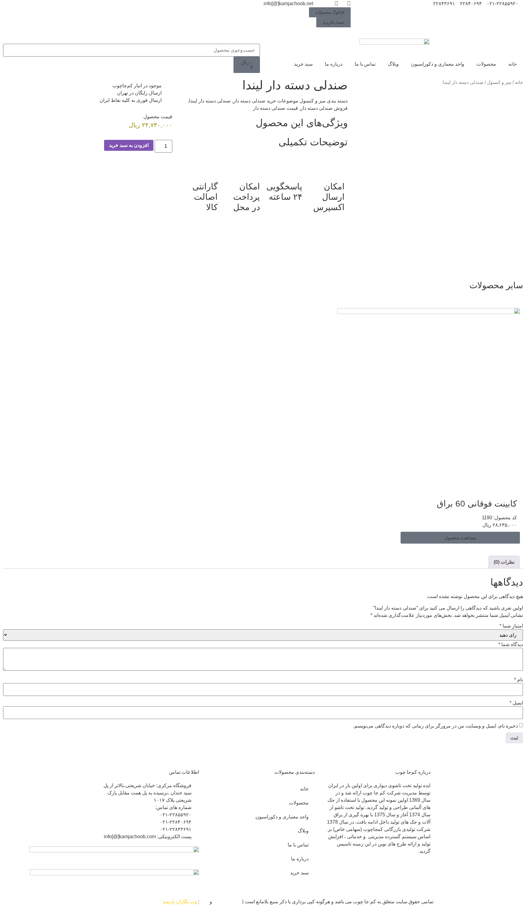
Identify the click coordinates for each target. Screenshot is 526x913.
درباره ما (333, 64)
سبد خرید (303, 64)
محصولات (486, 64)
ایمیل (516, 702)
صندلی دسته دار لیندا (210, 100)
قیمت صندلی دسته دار (275, 108)
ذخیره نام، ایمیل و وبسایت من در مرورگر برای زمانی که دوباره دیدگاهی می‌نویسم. (435, 726)
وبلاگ (393, 64)
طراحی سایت (227, 901)
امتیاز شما (511, 626)
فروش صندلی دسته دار (324, 108)
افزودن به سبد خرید (129, 145)
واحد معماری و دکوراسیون (437, 64)
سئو (205, 901)
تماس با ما (365, 64)
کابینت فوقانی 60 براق (477, 503)
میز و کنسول (499, 82)
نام (518, 679)
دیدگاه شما (510, 644)
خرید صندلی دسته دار (254, 100)
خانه (512, 64)
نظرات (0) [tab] (504, 562)
